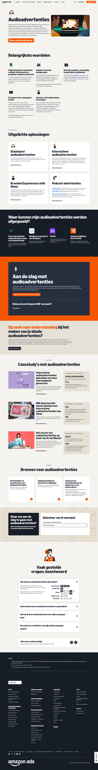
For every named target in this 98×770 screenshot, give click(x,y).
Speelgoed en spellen (58, 720)
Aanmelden (81, 2)
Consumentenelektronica (59, 696)
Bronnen (78, 696)
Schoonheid (56, 694)
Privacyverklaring (29, 751)
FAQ (77, 702)
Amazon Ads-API (34, 732)
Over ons (10, 751)
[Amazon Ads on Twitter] (12, 754)
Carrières (77, 751)
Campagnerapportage (35, 716)
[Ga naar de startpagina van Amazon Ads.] (21, 762)
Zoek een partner (80, 711)
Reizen (55, 722)
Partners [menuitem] (78, 708)
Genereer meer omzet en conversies (13, 699)
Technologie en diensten (37, 725)
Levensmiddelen (57, 705)
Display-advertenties (12, 717)
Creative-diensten (35, 703)
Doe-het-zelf (56, 713)
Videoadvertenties (12, 719)
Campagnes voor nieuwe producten (36, 740)
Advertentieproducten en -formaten (14, 707)
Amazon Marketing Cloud (36, 730)
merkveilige (55, 191)
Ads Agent (33, 742)
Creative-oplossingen (36, 698)
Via (53, 188)
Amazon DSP (57, 188)
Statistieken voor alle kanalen (37, 719)
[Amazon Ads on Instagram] (14, 754)
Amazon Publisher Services (36, 734)
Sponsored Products (12, 712)
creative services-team (77, 77)
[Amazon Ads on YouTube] (17, 754)
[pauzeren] (70, 26)
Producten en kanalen (28, 2)
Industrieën (57, 689)
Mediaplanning (34, 694)
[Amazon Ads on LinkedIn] (9, 754)
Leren (63, 2)
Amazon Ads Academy (81, 691)
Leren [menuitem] (78, 689)
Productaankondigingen (81, 694)
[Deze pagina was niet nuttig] (71, 642)
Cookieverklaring (58, 751)
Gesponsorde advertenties (14, 710)
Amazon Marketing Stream (36, 714)
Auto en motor (57, 691)
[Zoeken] (75, 2)
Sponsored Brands (12, 715)
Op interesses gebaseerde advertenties (44, 751)
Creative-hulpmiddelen (36, 705)
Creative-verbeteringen (36, 700)
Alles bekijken (11, 726)
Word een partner (80, 713)
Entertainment (57, 698)
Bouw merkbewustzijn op (13, 691)
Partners (56, 2)
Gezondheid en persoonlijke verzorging (59, 708)
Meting (39, 2)
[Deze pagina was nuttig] (75, 642)
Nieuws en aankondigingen (82, 704)
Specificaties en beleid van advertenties (82, 699)
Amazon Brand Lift (35, 712)
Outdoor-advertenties (13, 724)
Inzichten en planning (36, 689)
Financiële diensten (58, 703)
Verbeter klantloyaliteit (13, 702)
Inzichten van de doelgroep (37, 691)
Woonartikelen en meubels (59, 711)
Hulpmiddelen (47, 2)
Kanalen (56, 727)
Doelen (17, 2)
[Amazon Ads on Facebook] (20, 754)
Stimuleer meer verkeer (13, 696)
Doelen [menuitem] (10, 689)
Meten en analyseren (36, 710)
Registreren (91, 2)
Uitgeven (55, 715)
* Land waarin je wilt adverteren (52, 522)
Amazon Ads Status (68, 751)
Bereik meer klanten (12, 694)
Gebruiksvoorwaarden (19, 751)
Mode (55, 700)
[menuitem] (15, 716)
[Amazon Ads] (5, 2)
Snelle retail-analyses (35, 721)
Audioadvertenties (12, 721)
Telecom (55, 717)
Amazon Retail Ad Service (36, 737)
